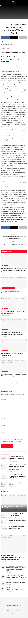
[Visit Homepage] (14, 2)
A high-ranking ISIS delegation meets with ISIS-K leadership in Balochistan (16, 458)
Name (3, 419)
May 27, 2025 (4, 357)
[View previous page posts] (12, 66)
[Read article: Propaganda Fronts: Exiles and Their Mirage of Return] (14, 503)
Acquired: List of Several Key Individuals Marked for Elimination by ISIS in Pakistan (17, 476)
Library (13, 601)
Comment (4, 399)
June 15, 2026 (4, 274)
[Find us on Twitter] (12, 614)
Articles (4, 265)
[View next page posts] (15, 66)
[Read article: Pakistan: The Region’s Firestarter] (4, 522)
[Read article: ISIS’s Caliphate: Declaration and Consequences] (14, 283)
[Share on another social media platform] (23, 37)
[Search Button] (26, 2)
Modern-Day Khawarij (8, 288)
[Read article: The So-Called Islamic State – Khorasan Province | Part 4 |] (14, 345)
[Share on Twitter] (14, 37)
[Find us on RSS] (16, 614)
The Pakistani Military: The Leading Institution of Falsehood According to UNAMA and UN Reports (13, 270)
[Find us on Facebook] (10, 614)
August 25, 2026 (6, 509)
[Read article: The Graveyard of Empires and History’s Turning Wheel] (4, 528)
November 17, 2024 (5, 378)
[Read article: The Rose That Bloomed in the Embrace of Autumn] (4, 515)
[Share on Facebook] (5, 37)
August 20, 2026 (5, 336)
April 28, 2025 (4, 294)
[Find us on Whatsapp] (14, 614)
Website (3, 432)
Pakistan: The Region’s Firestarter (10, 57)
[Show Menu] (1, 2)
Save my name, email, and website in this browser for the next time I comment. (13, 440)
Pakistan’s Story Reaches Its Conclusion (15, 582)
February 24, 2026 (5, 315)
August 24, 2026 (12, 530)
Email (3, 425)
